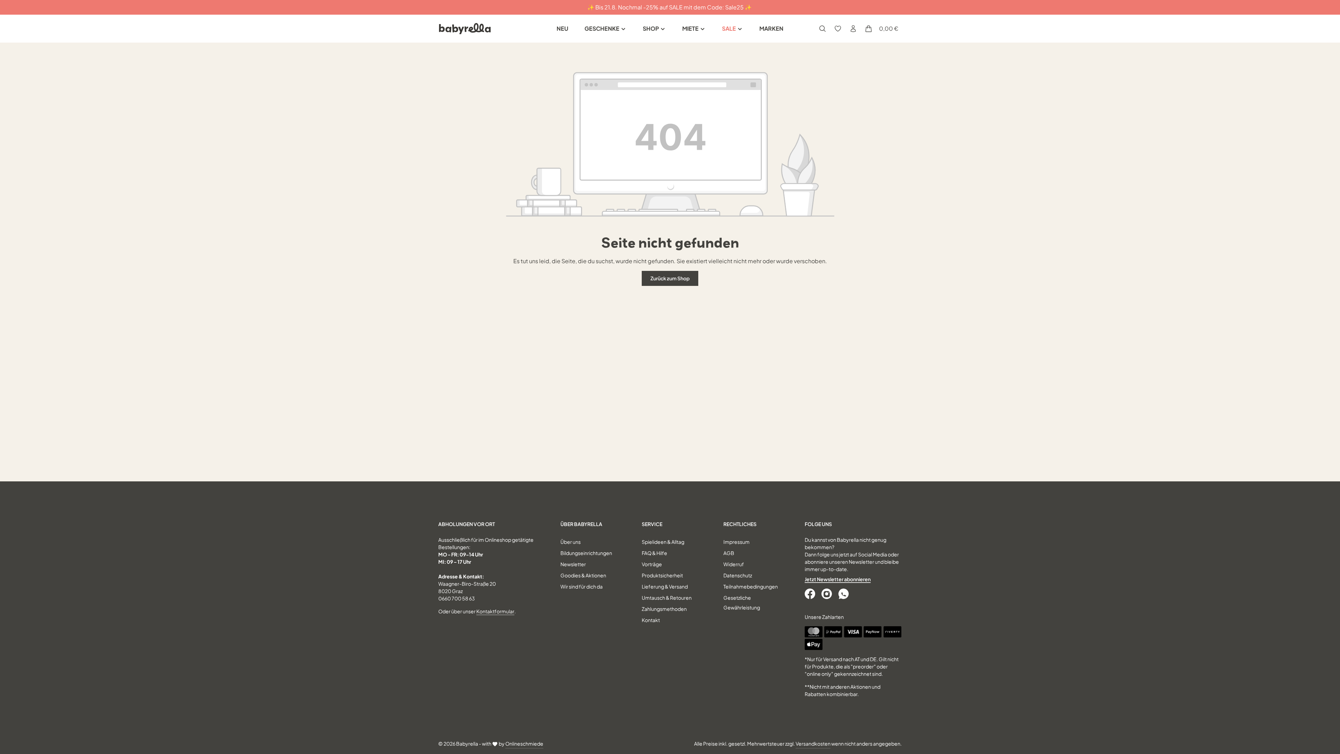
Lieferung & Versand (665, 586)
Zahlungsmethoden (664, 609)
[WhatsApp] (844, 594)
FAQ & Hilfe (654, 553)
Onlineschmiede (524, 743)
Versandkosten (813, 743)
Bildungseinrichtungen (586, 553)
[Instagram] (827, 594)
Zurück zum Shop (670, 278)
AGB (728, 553)
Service (652, 524)
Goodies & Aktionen (583, 575)
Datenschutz (737, 575)
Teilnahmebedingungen (750, 586)
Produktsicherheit (662, 575)
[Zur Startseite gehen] (465, 28)
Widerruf (733, 564)
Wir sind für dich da (581, 586)
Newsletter (573, 564)
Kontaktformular (495, 611)
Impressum (736, 542)
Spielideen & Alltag (663, 542)
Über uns (570, 542)
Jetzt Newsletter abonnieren (838, 579)
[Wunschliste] (838, 29)
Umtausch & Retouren (667, 597)
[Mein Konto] (853, 29)
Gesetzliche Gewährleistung (741, 602)
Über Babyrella (581, 524)
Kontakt (651, 620)
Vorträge (652, 564)
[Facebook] (811, 594)
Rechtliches (740, 524)
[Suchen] (822, 29)
